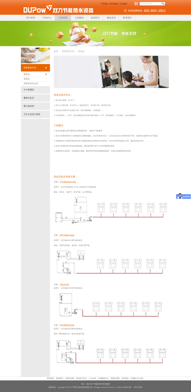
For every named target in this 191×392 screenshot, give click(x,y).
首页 (56, 51)
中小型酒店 (29, 90)
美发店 (27, 74)
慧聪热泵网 (115, 378)
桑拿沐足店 (29, 98)
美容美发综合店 (31, 83)
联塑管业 (59, 378)
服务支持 (111, 18)
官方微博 (123, 4)
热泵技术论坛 (81, 378)
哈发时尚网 (69, 378)
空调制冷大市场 (137, 378)
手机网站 (104, 4)
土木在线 (92, 378)
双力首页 (30, 18)
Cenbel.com (120, 387)
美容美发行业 (30, 68)
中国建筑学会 (103, 378)
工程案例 (79, 18)
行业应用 (62, 18)
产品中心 (46, 18)
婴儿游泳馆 (29, 106)
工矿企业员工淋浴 (32, 114)
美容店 (27, 79)
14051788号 (138, 387)
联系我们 (127, 18)
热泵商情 (125, 378)
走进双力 (95, 18)
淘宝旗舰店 (113, 4)
